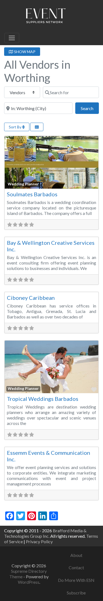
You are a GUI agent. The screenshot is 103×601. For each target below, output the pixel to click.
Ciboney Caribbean (31, 297)
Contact (76, 567)
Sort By (15, 127)
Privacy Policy (39, 541)
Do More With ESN (76, 580)
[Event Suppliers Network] (45, 16)
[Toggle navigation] (11, 38)
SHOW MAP (24, 51)
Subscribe (76, 592)
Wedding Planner (23, 184)
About (76, 555)
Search (90, 108)
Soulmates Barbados (32, 194)
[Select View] (36, 127)
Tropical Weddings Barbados (42, 398)
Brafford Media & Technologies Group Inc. (45, 533)
